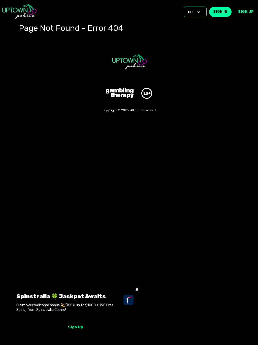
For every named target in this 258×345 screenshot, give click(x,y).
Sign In (220, 12)
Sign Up (246, 12)
